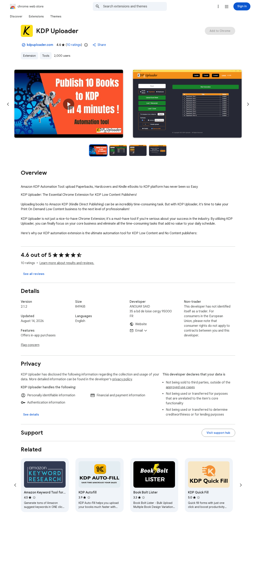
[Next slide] (248, 104)
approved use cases (180, 387)
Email (139, 331)
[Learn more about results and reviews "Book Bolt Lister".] (143, 497)
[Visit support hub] (218, 433)
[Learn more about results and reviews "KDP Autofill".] (88, 497)
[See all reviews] (34, 274)
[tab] (16, 16)
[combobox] (135, 6)
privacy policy (122, 379)
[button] (227, 7)
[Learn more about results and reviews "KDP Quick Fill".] (198, 497)
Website (141, 324)
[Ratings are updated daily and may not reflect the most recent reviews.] (86, 45)
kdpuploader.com (40, 45)
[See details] (31, 414)
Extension (29, 56)
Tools (45, 56)
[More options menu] (218, 6)
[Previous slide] (8, 104)
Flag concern (30, 345)
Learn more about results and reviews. (66, 263)
